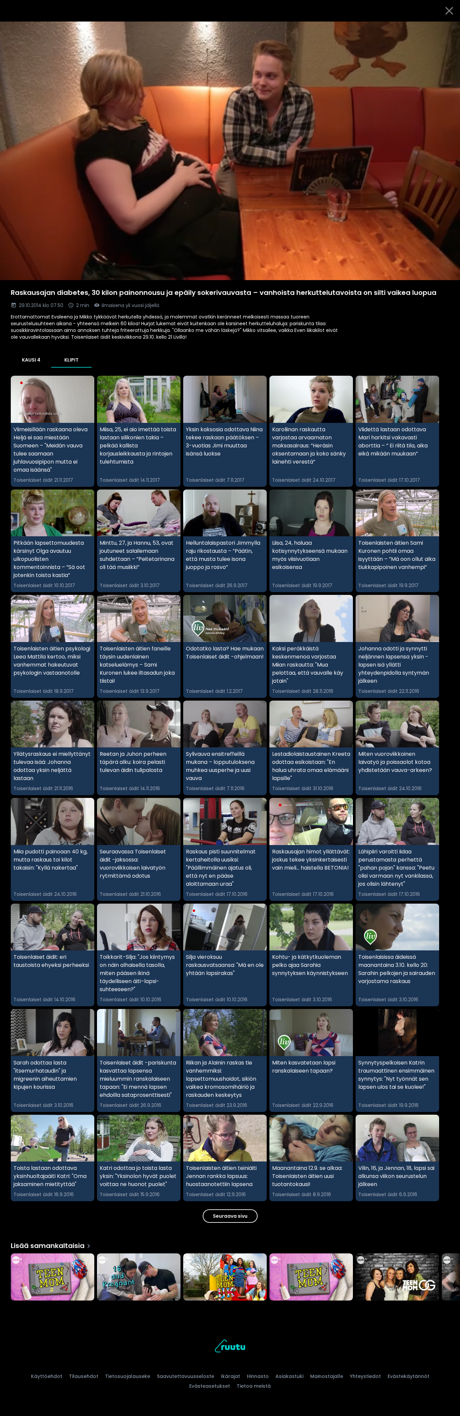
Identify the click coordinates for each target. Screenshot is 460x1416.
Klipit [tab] (71, 360)
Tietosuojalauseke (127, 1376)
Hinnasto (258, 1376)
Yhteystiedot (365, 1376)
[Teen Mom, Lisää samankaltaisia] (311, 1277)
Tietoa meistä (254, 1386)
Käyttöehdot (46, 1376)
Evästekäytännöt (408, 1376)
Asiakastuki (289, 1376)
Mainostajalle (326, 1376)
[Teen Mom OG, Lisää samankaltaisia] (397, 1277)
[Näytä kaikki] (230, 1275)
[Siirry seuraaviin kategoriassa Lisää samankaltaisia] (449, 1277)
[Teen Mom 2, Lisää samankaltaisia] (52, 1277)
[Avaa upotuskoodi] (447, 29)
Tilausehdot (83, 1376)
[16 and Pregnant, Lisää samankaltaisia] (138, 1277)
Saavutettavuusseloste (185, 1376)
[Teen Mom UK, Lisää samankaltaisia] (225, 1277)
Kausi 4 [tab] (31, 360)
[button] (230, 151)
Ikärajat (230, 1376)
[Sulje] (449, 11)
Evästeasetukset (209, 1386)
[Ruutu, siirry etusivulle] (230, 1347)
